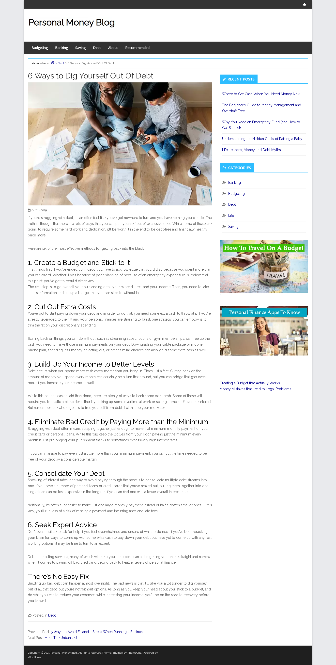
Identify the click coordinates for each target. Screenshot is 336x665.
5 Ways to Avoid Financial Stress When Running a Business (97, 632)
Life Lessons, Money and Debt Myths (251, 150)
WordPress (34, 657)
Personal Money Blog (63, 652)
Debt (97, 47)
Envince (117, 652)
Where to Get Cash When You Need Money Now (261, 94)
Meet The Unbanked (61, 638)
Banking (61, 47)
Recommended (137, 47)
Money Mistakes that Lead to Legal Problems (255, 389)
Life (231, 215)
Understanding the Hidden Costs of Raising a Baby (262, 139)
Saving (80, 47)
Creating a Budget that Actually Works (250, 383)
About (113, 47)
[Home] (52, 63)
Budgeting (39, 47)
